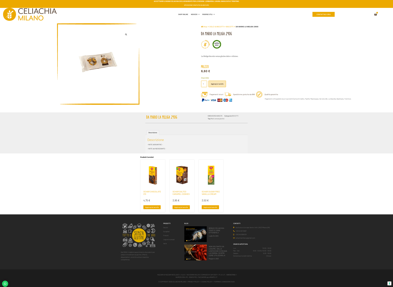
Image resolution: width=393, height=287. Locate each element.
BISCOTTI (229, 27)
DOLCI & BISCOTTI (216, 27)
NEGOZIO (194, 14)
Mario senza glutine (217, 119)
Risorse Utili (207, 14)
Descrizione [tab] (153, 132)
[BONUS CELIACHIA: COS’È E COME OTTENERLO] (195, 234)
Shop (205, 27)
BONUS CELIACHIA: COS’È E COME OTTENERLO (217, 230)
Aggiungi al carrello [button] (152, 207)
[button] (126, 34)
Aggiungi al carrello (217, 84)
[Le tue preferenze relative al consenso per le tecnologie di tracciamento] (389, 283)
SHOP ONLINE (183, 14)
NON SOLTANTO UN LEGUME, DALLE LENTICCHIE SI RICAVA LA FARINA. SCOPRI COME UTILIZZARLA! (218, 250)
